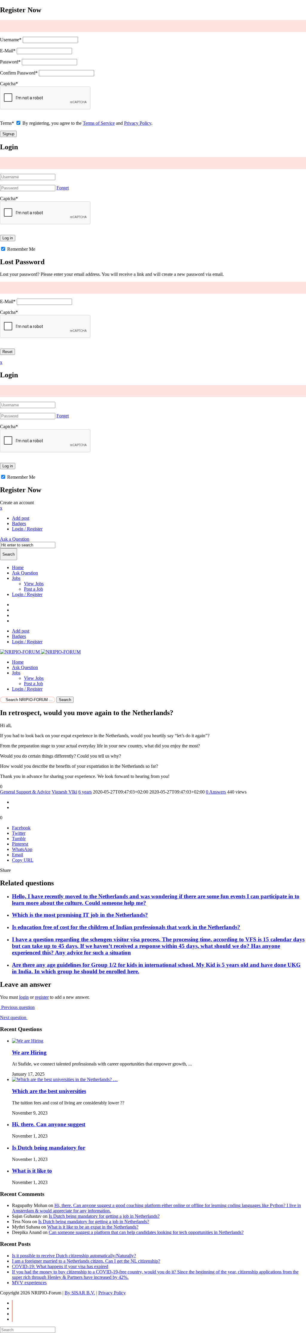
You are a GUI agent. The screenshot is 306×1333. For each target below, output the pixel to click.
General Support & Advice (25, 791)
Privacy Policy (137, 123)
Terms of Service (99, 123)
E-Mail (8, 50)
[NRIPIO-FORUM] (40, 651)
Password (10, 61)
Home (18, 567)
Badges (19, 523)
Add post (20, 518)
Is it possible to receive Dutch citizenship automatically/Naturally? (74, 1255)
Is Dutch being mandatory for (48, 1147)
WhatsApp (22, 849)
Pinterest (20, 843)
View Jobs (34, 583)
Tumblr (19, 838)
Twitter (18, 833)
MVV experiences (29, 1282)
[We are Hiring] (27, 1040)
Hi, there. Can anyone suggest (48, 1124)
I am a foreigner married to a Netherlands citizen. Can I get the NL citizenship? (86, 1261)
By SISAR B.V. (80, 1292)
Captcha (9, 83)
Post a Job (33, 589)
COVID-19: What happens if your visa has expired (60, 1266)
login (24, 997)
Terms (7, 123)
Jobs (16, 578)
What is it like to (32, 1171)
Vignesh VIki (64, 791)
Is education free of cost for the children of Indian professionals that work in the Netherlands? (126, 927)
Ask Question (25, 572)
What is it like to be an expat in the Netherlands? (92, 1226)
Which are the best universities (49, 1091)
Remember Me (20, 249)
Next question (13, 1017)
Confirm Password (19, 72)
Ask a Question (14, 539)
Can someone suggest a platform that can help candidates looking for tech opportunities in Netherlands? (146, 1232)
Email (17, 854)
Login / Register (27, 594)
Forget (62, 187)
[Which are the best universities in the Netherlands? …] (65, 1079)
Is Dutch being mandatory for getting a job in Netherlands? (104, 1216)
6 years (85, 791)
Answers (216, 791)
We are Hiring (29, 1052)
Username (11, 39)
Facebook (21, 827)
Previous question (17, 1007)
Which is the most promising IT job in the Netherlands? (80, 915)
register (42, 997)
